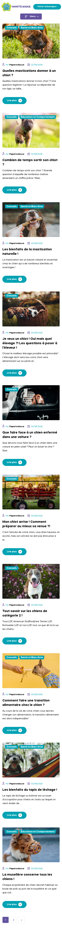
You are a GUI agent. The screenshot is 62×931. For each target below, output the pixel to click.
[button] (47, 6)
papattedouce (16, 65)
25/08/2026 (36, 65)
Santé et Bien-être (32, 28)
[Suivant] (21, 920)
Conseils (12, 28)
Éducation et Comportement (38, 117)
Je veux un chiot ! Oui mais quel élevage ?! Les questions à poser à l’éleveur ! (29, 343)
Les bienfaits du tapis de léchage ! (29, 790)
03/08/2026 (36, 154)
